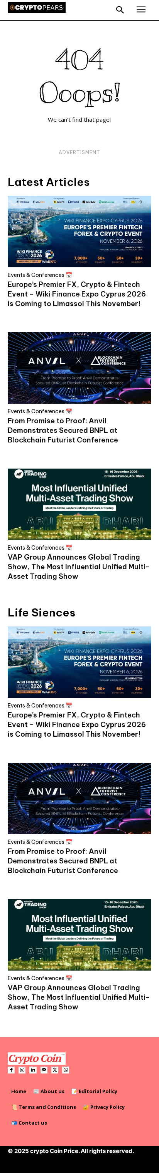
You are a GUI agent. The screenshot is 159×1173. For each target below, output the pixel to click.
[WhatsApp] (65, 1070)
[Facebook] (11, 1070)
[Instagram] (22, 1070)
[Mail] (44, 1070)
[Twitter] (54, 1070)
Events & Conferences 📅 (40, 275)
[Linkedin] (32, 1070)
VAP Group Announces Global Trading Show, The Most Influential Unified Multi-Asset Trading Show (79, 567)
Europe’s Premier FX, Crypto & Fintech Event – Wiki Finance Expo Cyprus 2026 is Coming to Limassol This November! (77, 294)
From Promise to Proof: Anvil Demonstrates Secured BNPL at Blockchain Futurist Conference (63, 430)
